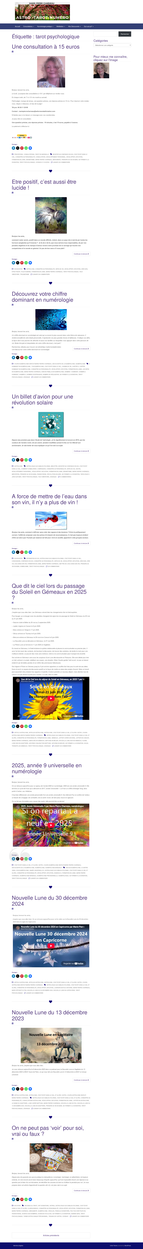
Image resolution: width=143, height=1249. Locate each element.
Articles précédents (51, 1235)
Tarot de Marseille (42, 154)
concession (16, 561)
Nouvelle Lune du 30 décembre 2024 (49, 900)
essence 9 (57, 873)
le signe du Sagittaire (19, 1103)
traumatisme (24, 274)
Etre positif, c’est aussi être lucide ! (44, 184)
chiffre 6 (75, 366)
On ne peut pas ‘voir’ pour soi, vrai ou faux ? (48, 1130)
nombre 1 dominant (71, 372)
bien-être (54, 466)
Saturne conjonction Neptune (40, 743)
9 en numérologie (22, 870)
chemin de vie (66, 366)
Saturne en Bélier (58, 743)
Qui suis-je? (88, 26)
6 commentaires (65, 477)
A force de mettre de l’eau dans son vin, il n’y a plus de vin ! (49, 499)
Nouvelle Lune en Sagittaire (35, 1106)
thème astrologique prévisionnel (35, 1216)
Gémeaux (55, 738)
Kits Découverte (74, 26)
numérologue (64, 875)
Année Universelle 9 (37, 870)
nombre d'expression (34, 374)
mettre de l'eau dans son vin (69, 564)
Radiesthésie (41, 474)
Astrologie (30, 269)
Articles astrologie (36, 732)
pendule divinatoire (62, 1211)
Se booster (18, 269)
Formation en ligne (18, 159)
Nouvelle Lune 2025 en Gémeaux (70, 740)
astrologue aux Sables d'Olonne (38, 466)
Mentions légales (18, 1245)
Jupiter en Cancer (82, 738)
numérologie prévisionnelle (47, 875)
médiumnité (57, 159)
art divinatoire (43, 1205)
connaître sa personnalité (25, 157)
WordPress (128, 1245)
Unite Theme (113, 1245)
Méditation (60, 26)
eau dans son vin (21, 564)
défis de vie (60, 269)
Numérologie (80, 364)
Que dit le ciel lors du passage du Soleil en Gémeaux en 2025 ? (49, 591)
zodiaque (26, 377)
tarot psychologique (27, 162)
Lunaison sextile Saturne (63, 987)
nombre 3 (22, 374)
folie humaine (26, 271)
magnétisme (30, 159)
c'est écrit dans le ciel (53, 366)
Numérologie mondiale (53, 867)
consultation (40, 157)
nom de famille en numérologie (53, 372)
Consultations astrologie (31, 1100)
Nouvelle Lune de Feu (69, 1103)
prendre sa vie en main (70, 159)
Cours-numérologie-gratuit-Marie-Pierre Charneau (33, 364)
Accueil (17, 26)
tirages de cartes (55, 1216)
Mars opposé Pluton (19, 990)
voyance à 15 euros (42, 162)
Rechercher (125, 34)
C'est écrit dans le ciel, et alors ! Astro (67, 732)
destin (78, 469)
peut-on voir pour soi (78, 1211)
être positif (16, 271)
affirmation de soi (32, 558)
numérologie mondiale (28, 875)
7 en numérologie (37, 366)
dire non (84, 269)
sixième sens (75, 1213)
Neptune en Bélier (51, 740)
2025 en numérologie (73, 867)
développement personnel (56, 157)
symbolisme (24, 566)
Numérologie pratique (44, 26)
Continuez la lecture (81, 254)
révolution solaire (54, 474)
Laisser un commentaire (61, 162)
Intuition (17, 1205)
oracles (51, 1211)
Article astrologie (21, 732)
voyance (65, 1216)
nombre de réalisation (51, 374)
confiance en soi (27, 561)
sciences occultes (45, 1213)
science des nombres (29, 1213)
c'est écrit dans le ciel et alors (68, 1098)
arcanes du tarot (30, 1205)
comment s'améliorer (29, 469)
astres (52, 1205)
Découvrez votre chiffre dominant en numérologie (42, 296)
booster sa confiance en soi (63, 154)
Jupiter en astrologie (81, 1100)
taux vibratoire (43, 477)
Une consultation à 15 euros (46, 46)
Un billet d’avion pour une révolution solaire (42, 399)
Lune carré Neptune (35, 1103)
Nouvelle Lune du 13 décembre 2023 (49, 1015)
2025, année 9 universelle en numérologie (47, 768)
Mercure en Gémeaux (36, 740)
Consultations (28, 26)
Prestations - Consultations (24, 154)
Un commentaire (53, 566)
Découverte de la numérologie (63, 364)
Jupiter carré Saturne (67, 738)
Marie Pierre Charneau (43, 159)
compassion (41, 469)
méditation (15, 474)
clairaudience (33, 1208)
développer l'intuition (74, 157)
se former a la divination (69, 374)
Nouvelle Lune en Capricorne (64, 990)
